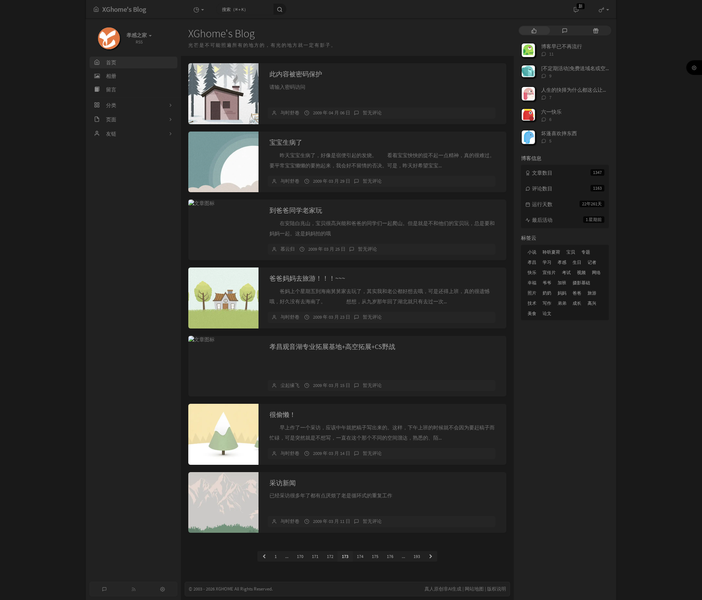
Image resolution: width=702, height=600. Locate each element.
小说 (532, 252)
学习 (547, 262)
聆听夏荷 (551, 252)
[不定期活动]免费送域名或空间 (576, 68)
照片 (532, 293)
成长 (577, 303)
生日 (577, 262)
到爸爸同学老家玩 (295, 210)
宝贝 (570, 252)
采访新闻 (282, 483)
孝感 (562, 262)
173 (345, 556)
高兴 (592, 303)
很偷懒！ (282, 414)
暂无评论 (372, 113)
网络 (596, 272)
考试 (566, 272)
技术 (532, 303)
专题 (585, 252)
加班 (562, 282)
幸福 (532, 282)
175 (375, 556)
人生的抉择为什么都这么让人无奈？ (582, 90)
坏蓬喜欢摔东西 (559, 133)
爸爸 (577, 293)
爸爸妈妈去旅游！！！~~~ (307, 278)
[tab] (534, 30)
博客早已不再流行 (561, 46)
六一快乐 (551, 112)
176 (390, 556)
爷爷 (547, 282)
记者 (592, 262)
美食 (532, 313)
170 (300, 556)
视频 (581, 272)
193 (417, 556)
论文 (547, 313)
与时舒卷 (289, 113)
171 (315, 556)
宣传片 (549, 272)
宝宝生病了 (285, 142)
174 (360, 556)
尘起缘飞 (289, 385)
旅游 (592, 293)
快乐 (532, 272)
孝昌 (532, 262)
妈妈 (562, 293)
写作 (547, 303)
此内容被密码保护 (295, 74)
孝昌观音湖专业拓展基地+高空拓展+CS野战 (332, 346)
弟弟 (562, 303)
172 (330, 556)
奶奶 (547, 293)
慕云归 (287, 249)
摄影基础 (581, 282)
